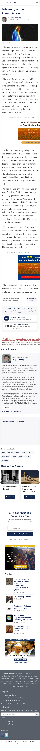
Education (5, 460)
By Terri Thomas (19, 592)
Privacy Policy (9, 724)
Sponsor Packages (18, 698)
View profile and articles (11, 411)
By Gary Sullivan (19, 610)
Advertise (8, 698)
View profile (20, 20)
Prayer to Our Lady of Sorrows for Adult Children (22, 629)
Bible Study (5, 456)
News (21, 456)
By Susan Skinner (19, 599)
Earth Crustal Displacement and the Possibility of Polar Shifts (23, 618)
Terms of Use (9, 721)
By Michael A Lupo (19, 622)
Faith (3, 452)
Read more (10, 497)
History (28, 456)
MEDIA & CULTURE (13, 452)
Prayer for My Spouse (22, 597)
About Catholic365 (10, 695)
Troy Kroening (16, 17)
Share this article (32, 299)
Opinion (14, 456)
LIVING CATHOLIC (27, 452)
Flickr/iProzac (9, 42)
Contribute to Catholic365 (12, 700)
